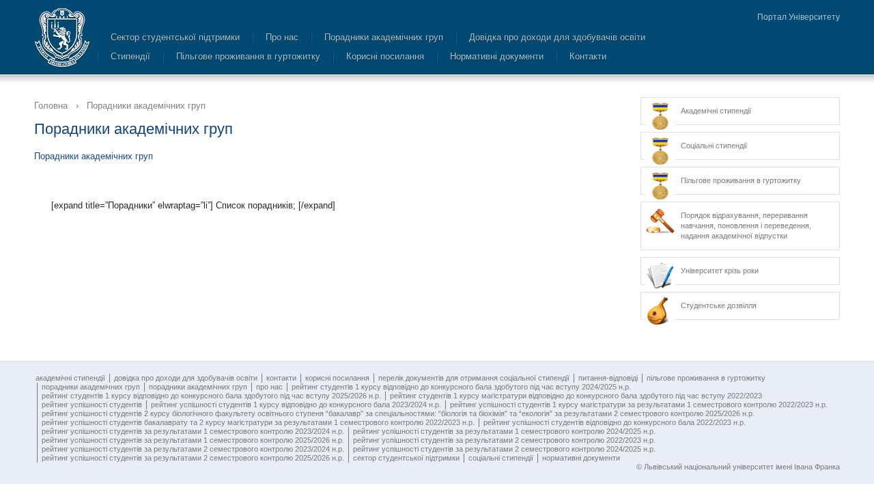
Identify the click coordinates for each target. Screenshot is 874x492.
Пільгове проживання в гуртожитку (248, 56)
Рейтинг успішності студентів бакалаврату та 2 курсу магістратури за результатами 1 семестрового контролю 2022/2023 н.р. (258, 422)
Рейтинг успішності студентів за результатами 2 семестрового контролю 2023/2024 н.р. (193, 449)
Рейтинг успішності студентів (92, 404)
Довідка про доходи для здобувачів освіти (557, 37)
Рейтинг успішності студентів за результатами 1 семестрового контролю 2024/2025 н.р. (504, 431)
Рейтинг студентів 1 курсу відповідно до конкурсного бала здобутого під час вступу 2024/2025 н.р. (461, 387)
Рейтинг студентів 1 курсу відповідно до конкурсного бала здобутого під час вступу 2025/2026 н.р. (211, 396)
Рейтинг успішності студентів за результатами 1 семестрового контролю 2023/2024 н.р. (193, 431)
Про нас (282, 37)
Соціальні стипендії (500, 458)
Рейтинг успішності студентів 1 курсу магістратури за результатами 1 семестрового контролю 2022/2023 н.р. (639, 404)
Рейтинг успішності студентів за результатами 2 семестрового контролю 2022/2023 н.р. (504, 440)
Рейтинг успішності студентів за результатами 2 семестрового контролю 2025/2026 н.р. (193, 458)
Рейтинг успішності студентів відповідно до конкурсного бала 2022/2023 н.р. (614, 422)
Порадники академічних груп (383, 37)
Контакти (587, 56)
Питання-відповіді (608, 378)
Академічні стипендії (70, 378)
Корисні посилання (385, 56)
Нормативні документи (497, 56)
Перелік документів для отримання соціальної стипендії (473, 378)
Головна (51, 105)
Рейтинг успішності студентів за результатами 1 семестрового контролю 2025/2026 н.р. (193, 440)
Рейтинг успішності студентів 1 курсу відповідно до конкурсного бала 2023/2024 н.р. (296, 404)
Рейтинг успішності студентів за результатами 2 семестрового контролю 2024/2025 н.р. (504, 449)
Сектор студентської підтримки (175, 37)
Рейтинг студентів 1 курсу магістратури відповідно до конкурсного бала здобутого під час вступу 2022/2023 (576, 396)
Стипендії (130, 56)
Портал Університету (798, 17)
